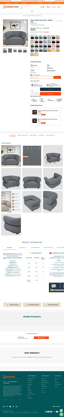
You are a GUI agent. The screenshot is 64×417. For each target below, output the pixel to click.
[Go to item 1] (5, 50)
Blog (55, 380)
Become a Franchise (40, 3)
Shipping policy (26, 412)
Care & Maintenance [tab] (35, 247)
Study (29, 388)
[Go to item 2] (10, 50)
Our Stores (56, 382)
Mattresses (30, 384)
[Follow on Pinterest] (7, 406)
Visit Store (43, 114)
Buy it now (50, 93)
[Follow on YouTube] (10, 406)
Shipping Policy (44, 386)
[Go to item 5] (25, 50)
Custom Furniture (31, 394)
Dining (29, 386)
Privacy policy (12, 412)
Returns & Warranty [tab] (48, 247)
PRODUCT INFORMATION (23, 135)
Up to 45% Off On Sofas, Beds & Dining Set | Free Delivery (22, 0)
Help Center (57, 3)
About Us (56, 378)
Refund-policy (44, 380)
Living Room (30, 380)
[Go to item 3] (15, 50)
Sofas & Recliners (31, 378)
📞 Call (39, 114)
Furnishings (30, 392)
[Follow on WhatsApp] (16, 406)
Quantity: (32, 90)
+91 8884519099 (8, 3)
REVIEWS (33, 135)
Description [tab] (9, 247)
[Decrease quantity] (32, 93)
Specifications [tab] (22, 247)
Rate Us (43, 392)
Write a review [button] (41, 337)
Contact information (34, 412)
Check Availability (36, 75)
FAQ (42, 390)
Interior (32, 3)
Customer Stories (58, 384)
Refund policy (5, 412)
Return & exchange (45, 382)
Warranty (43, 384)
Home (24, 15)
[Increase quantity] (37, 93)
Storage (29, 390)
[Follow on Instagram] (4, 406)
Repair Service (16, 3)
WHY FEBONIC (41, 135)
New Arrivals (30, 398)
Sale (29, 396)
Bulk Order (24, 3)
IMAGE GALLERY (12, 135)
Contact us (44, 388)
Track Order (49, 3)
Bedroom (29, 382)
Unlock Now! (46, 31)
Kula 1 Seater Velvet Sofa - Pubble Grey (33, 15)
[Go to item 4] (20, 50)
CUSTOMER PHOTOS (50, 135)
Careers (56, 386)
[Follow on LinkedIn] (13, 406)
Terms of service (19, 412)
